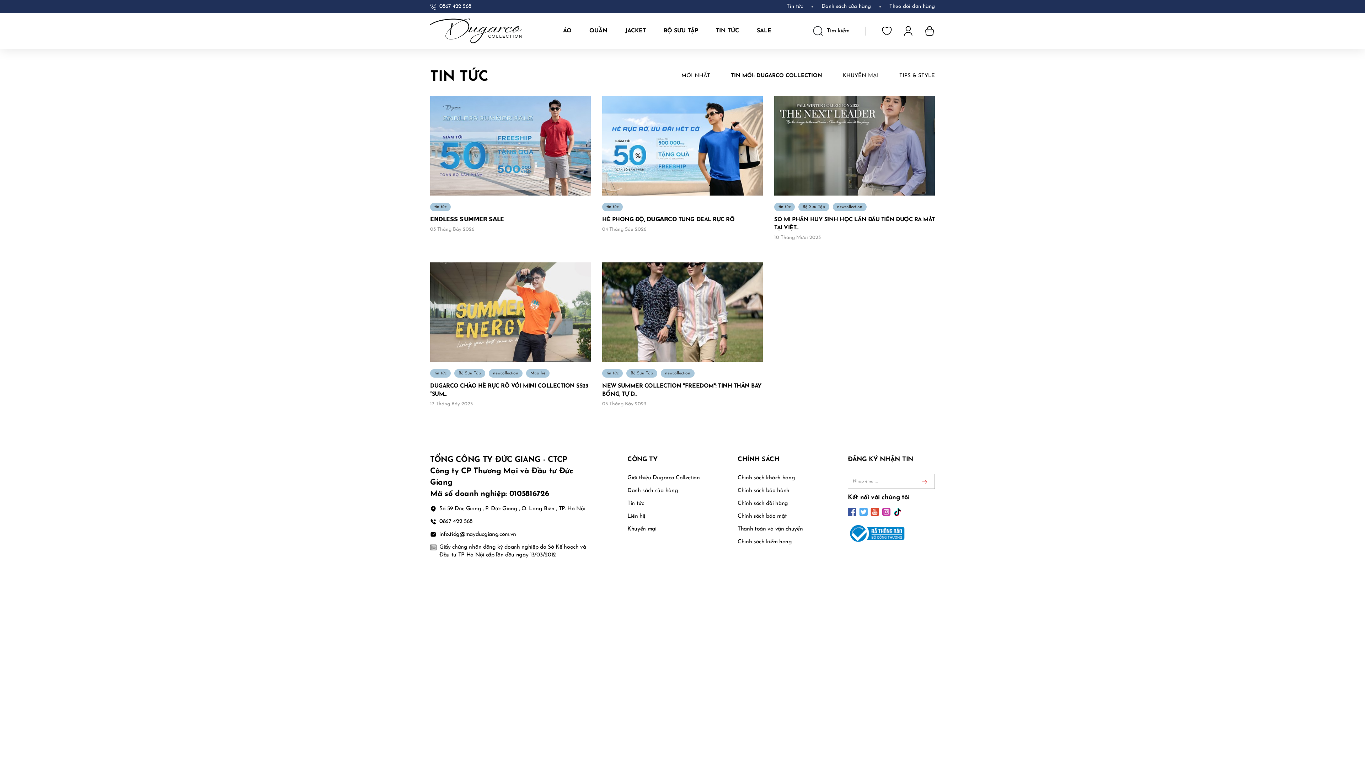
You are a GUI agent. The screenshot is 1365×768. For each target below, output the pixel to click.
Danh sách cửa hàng (846, 6)
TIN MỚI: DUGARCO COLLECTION (776, 76)
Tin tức (795, 6)
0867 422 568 (455, 6)
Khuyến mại (642, 529)
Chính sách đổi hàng (763, 503)
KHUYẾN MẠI (861, 76)
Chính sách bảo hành (763, 491)
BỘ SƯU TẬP (681, 31)
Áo (567, 31)
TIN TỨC (727, 31)
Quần (598, 31)
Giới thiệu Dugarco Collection (663, 478)
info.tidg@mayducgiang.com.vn (477, 534)
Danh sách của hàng (652, 491)
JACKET (635, 31)
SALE (764, 31)
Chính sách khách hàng (766, 478)
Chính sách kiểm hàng (765, 542)
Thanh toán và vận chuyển (770, 529)
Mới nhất (695, 76)
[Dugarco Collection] (476, 30)
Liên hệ (636, 516)
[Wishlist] (887, 31)
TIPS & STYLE (917, 76)
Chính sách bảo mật (762, 516)
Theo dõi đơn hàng (912, 6)
